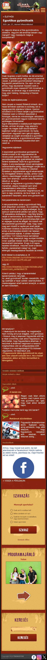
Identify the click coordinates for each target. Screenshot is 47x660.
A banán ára (15, 392)
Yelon (23, 559)
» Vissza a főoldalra (14, 480)
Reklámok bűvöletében (21, 418)
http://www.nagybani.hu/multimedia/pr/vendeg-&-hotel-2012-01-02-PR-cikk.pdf (23, 258)
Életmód (9, 16)
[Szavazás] (23, 530)
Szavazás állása (23, 539)
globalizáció (13, 370)
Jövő (13, 388)
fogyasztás (6, 370)
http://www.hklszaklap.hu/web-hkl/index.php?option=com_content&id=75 (22, 267)
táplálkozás (20, 370)
